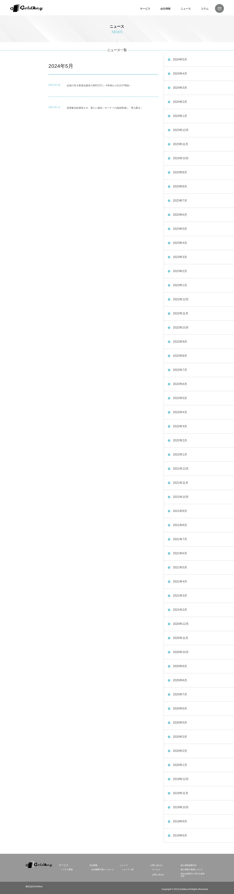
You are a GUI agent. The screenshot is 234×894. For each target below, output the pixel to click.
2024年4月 (180, 73)
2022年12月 (181, 299)
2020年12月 (181, 623)
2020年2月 (180, 750)
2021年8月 (180, 525)
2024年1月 (180, 115)
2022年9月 (180, 341)
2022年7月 (180, 369)
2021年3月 (180, 595)
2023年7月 (180, 200)
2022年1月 (180, 454)
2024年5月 (180, 59)
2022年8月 (180, 355)
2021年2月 (180, 609)
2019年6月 (180, 835)
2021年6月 (180, 553)
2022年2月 (180, 440)
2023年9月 (180, 172)
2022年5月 (180, 398)
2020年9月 (180, 666)
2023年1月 (180, 285)
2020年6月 (180, 708)
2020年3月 (180, 736)
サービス (156, 869)
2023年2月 (180, 271)
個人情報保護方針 (189, 865)
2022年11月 (180, 313)
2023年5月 (180, 228)
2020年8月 (180, 680)
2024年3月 (180, 87)
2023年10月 (181, 158)
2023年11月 (180, 144)
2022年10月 (181, 327)
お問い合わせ (156, 865)
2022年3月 (180, 426)
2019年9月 (180, 821)
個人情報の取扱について (192, 869)
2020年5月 (180, 722)
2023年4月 (180, 242)
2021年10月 (181, 496)
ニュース (186, 8)
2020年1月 (180, 764)
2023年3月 (180, 257)
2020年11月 (180, 637)
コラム (205, 8)
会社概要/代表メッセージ (102, 869)
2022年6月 (180, 384)
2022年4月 (180, 412)
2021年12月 (181, 468)
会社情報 (165, 8)
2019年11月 (180, 793)
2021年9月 (180, 511)
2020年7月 (180, 694)
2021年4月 (180, 581)
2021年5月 (180, 567)
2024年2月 (180, 101)
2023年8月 (180, 186)
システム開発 (67, 869)
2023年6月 (180, 214)
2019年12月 (181, 779)
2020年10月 (181, 652)
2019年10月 (181, 807)
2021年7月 (180, 539)
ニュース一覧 (128, 869)
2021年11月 (180, 482)
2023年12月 (181, 130)
